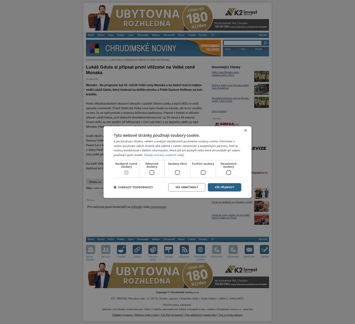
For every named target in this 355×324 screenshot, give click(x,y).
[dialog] (177, 162)
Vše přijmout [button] (224, 187)
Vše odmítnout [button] (186, 187)
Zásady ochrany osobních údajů (164, 155)
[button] (133, 187)
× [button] (245, 130)
